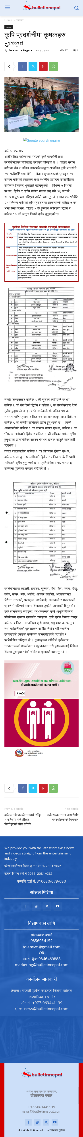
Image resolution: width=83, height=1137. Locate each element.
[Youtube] (58, 906)
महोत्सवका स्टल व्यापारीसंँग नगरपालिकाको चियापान (63, 817)
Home (8, 20)
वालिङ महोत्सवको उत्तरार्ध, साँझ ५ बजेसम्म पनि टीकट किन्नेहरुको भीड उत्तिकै (22, 819)
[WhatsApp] (53, 66)
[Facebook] (22, 66)
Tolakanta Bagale (20, 50)
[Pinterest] (43, 66)
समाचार (19, 20)
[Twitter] (33, 66)
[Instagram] (36, 906)
